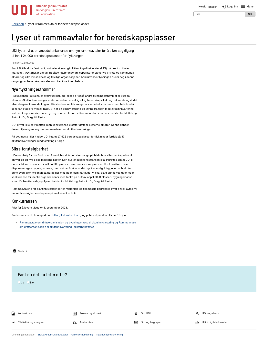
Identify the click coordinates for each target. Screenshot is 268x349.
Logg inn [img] (229, 6)
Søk (250, 14)
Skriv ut (20, 251)
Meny (247, 6)
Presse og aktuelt (90, 313)
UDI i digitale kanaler (215, 322)
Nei (32, 282)
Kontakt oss (24, 313)
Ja (22, 282)
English (212, 6)
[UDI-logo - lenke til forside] (39, 15)
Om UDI (146, 313)
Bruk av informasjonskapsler (53, 334)
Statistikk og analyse (31, 322)
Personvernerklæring (81, 334)
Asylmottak (86, 322)
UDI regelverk (210, 313)
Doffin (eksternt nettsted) (66, 215)
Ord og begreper (151, 322)
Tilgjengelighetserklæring (109, 334)
